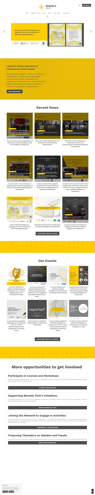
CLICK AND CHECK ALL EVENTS (47, 339)
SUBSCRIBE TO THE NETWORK (47, 427)
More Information (15, 91)
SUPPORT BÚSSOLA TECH (47, 408)
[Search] (79, 5)
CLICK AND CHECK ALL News (47, 233)
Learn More (16, 489)
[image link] (47, 6)
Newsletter (86, 5)
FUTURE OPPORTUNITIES (47, 388)
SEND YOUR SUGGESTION (47, 443)
